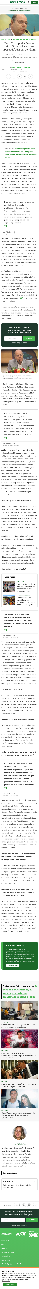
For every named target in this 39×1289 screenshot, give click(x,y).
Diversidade (20, 595)
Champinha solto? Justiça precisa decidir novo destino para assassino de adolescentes (18, 1055)
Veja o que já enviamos (19, 343)
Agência (3, 1244)
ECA (21, 298)
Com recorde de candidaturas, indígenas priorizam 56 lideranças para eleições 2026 (26, 602)
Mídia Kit (4, 1248)
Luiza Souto (16, 67)
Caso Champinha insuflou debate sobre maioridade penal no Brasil (18, 1085)
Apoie (34, 2)
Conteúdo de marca (7, 1252)
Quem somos (5, 1240)
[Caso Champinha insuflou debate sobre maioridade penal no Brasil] (19, 1070)
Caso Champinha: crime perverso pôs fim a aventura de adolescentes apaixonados (18, 1115)
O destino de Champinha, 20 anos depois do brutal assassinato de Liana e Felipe (25, 39)
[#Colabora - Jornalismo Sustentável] (17, 2)
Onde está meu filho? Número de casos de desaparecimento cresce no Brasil (26, 587)
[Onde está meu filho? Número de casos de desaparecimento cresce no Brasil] (9, 586)
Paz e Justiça (20, 581)
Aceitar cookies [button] (9, 1284)
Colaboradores (6, 1256)
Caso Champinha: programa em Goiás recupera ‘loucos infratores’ (18, 1025)
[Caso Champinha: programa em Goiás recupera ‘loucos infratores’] (19, 1010)
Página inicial (5, 39)
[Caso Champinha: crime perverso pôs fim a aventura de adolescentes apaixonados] (19, 1098)
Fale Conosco (5, 1260)
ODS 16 (27, 67)
